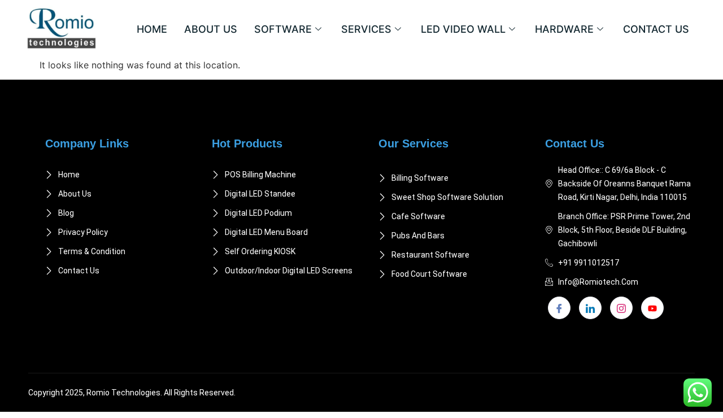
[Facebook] (559, 308)
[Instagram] (621, 308)
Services (366, 29)
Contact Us (656, 29)
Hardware (564, 29)
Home (152, 29)
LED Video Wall (463, 29)
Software (283, 29)
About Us (210, 29)
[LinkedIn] (590, 308)
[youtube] (652, 308)
